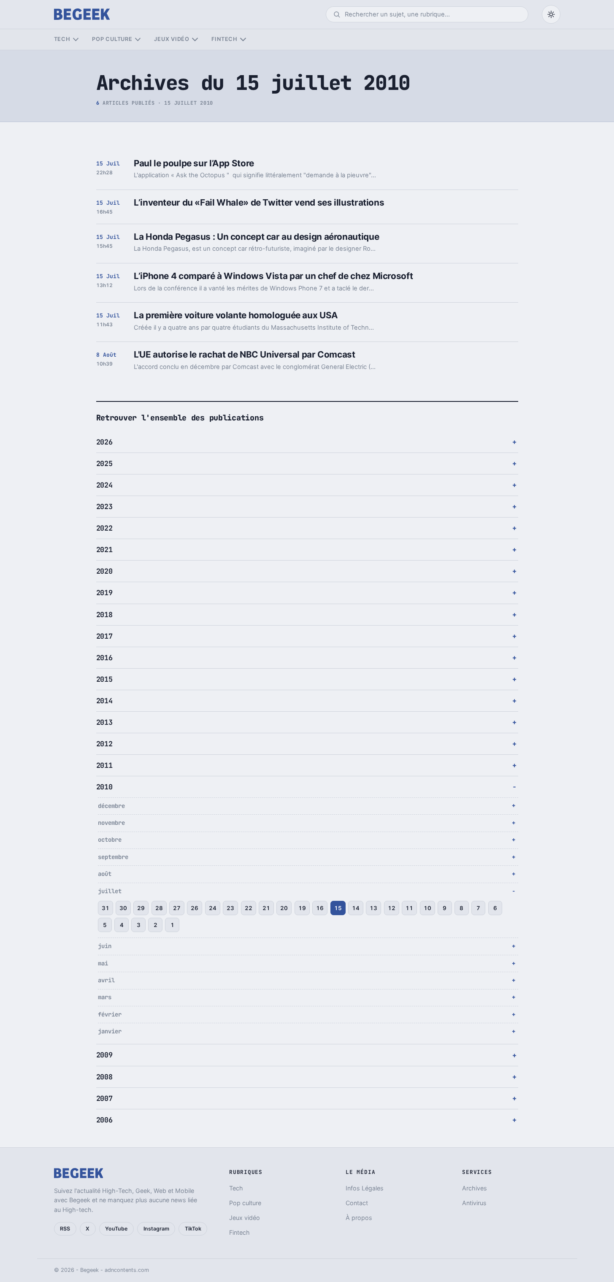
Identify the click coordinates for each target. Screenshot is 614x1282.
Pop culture (112, 39)
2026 (104, 442)
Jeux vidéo (171, 39)
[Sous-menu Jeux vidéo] (194, 39)
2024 (104, 485)
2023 (104, 506)
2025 (104, 463)
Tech (62, 39)
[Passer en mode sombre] (551, 14)
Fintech (224, 39)
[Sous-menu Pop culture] (138, 39)
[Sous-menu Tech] (75, 39)
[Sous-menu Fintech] (243, 39)
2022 (104, 528)
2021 (104, 549)
